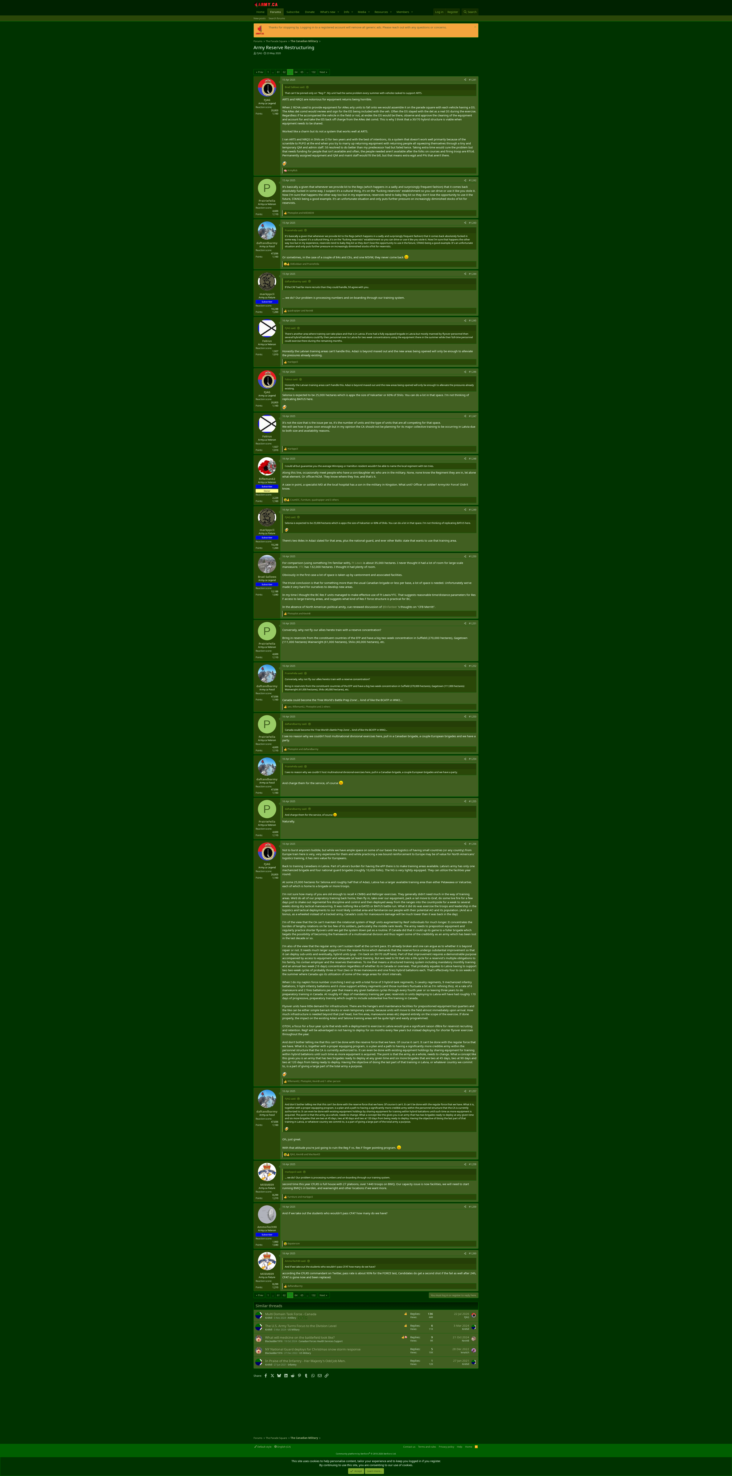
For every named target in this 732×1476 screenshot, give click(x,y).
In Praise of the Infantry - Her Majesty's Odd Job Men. (305, 1361)
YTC (301, 567)
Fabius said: (291, 379)
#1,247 (472, 416)
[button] (338, 11)
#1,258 (472, 1164)
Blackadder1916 (274, 1341)
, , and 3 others (314, 499)
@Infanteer (390, 607)
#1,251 (472, 623)
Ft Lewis (357, 563)
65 (302, 72)
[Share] (465, 80)
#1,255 (472, 801)
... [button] (273, 72)
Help (459, 1446)
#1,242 (472, 180)
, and (305, 1154)
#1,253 (472, 716)
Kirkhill (268, 1317)
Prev (260, 72)
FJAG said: (290, 328)
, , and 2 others (308, 706)
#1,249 (472, 509)
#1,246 (472, 371)
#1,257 (472, 1091)
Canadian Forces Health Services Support (321, 1341)
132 (313, 72)
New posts (260, 18)
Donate (310, 12)
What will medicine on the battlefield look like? (300, 1337)
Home (260, 12)
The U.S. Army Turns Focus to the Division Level (300, 1326)
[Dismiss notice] (474, 27)
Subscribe (293, 12)
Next (322, 72)
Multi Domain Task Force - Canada (290, 1314)
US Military (293, 1329)
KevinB (465, 1340)
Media (362, 12)
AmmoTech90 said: (295, 1261)
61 (278, 72)
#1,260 (472, 1253)
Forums (275, 12)
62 (284, 72)
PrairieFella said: (294, 230)
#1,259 (472, 1206)
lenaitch (465, 1352)
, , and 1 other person (313, 1081)
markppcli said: (293, 1171)
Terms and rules (427, 1446)
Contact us (409, 1446)
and (300, 213)
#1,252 (472, 666)
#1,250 (472, 556)
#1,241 (472, 79)
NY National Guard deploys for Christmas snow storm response (313, 1349)
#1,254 (472, 758)
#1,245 (472, 320)
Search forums (277, 18)
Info (346, 12)
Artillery (292, 1317)
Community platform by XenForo (366, 1453)
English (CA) (284, 1446)
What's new (327, 12)
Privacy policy (446, 1446)
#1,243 (472, 222)
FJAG (259, 53)
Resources (381, 12)
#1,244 (472, 273)
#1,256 (472, 843)
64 (296, 72)
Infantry (292, 1364)
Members (402, 12)
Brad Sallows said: (295, 87)
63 (290, 72)
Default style (264, 1446)
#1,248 (472, 458)
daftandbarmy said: (296, 281)
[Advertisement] (298, 62)
